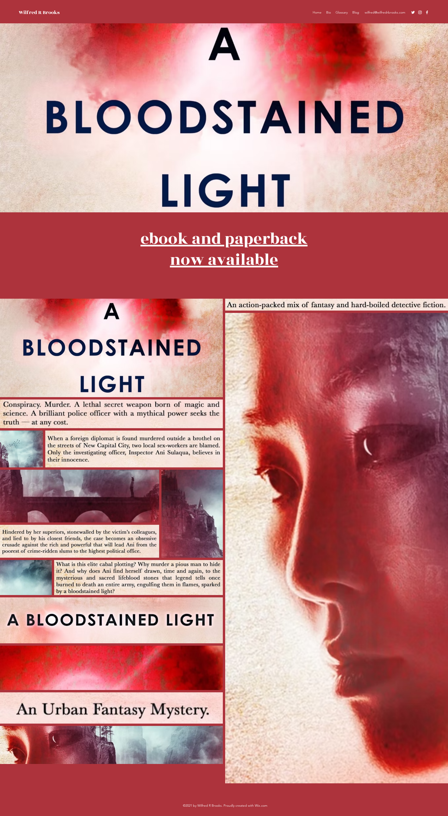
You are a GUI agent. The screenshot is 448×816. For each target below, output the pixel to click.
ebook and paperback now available (224, 249)
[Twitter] (413, 12)
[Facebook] (427, 12)
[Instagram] (420, 12)
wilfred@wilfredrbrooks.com (385, 12)
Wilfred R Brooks (39, 12)
